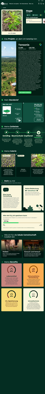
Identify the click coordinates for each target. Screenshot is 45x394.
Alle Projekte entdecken (25, 92)
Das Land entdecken (38, 120)
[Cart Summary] (43, 4)
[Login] (39, 4)
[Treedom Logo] (4, 3)
